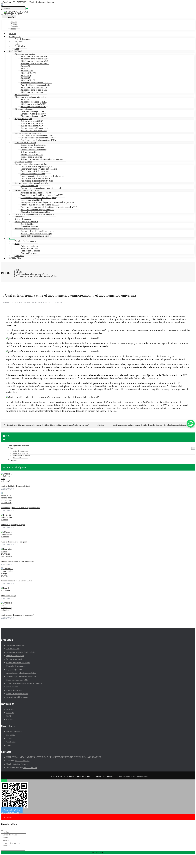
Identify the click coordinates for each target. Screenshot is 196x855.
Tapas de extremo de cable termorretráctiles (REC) (42, 195)
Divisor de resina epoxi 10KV (33, 111)
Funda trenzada (21, 217)
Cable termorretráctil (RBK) (32, 200)
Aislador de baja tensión (25, 54)
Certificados (20, 46)
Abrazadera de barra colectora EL (35, 63)
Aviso (17, 243)
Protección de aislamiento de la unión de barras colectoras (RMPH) (49, 207)
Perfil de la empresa (23, 39)
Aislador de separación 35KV (33, 106)
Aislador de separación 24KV (33, 104)
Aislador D (25, 78)
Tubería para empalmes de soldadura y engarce (34, 214)
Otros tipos (19, 255)
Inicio (12, 33)
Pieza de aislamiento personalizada (35, 85)
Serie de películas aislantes (32, 154)
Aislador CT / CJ (28, 80)
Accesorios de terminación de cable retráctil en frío (42, 188)
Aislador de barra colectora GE (34, 90)
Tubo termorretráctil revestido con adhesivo (39, 169)
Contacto (15, 258)
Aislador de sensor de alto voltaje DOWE (16, 581)
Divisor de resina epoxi (24, 109)
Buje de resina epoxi (23, 118)
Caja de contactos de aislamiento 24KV (37, 138)
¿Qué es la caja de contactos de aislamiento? (17, 615)
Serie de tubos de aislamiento (33, 147)
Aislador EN (26, 75)
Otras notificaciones (29, 253)
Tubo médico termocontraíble (33, 173)
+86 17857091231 (19, 2)
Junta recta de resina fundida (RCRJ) (36, 193)
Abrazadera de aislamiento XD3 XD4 (36, 83)
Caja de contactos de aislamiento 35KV (37, 135)
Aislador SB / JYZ (28, 73)
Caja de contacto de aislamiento (28, 133)
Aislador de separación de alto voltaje (30, 97)
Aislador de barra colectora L (33, 92)
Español (11, 17)
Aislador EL (26, 99)
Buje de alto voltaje (8, 596)
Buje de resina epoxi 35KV (32, 121)
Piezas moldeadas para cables (27, 190)
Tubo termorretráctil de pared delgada (36, 166)
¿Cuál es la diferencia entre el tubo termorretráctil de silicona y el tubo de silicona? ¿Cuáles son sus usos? (49, 425)
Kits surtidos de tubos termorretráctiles (37, 181)
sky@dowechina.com (44, 2)
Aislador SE (26, 68)
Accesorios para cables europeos (34, 128)
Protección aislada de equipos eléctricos (37, 209)
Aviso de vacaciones (29, 246)
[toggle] (2, 14)
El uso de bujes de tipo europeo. (13, 525)
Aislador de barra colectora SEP (34, 59)
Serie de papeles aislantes (31, 157)
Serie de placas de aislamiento (33, 145)
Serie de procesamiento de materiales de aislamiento (42, 159)
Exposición (19, 41)
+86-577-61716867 (22, 761)
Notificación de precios (30, 251)
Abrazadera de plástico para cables (35, 212)
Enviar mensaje (98, 853)
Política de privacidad (122, 776)
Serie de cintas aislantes (30, 152)
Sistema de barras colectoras (26, 221)
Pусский (14, 24)
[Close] (2, 830)
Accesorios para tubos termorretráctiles (31, 164)
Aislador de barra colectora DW (34, 87)
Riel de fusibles (27, 224)
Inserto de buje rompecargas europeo (36, 236)
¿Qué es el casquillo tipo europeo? (14, 542)
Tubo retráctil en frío (29, 185)
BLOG (12, 238)
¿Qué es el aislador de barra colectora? (15, 486)
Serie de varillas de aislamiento (33, 150)
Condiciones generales (139, 776)
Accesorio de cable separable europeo (36, 233)
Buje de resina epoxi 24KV (32, 123)
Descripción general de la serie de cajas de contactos (20, 508)
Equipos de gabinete (23, 162)
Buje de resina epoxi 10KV (32, 126)
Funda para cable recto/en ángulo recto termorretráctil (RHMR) (47, 202)
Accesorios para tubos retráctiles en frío (31, 183)
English (14, 21)
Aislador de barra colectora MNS (34, 61)
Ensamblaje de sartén (29, 226)
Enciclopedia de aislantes (25, 241)
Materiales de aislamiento (25, 142)
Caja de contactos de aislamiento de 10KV (38, 140)
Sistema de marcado (23, 219)
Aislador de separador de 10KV (34, 102)
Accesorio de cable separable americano (37, 231)
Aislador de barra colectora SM (34, 56)
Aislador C (25, 66)
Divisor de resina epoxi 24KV (33, 114)
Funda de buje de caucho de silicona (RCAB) (40, 205)
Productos (15, 51)
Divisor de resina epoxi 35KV (33, 116)
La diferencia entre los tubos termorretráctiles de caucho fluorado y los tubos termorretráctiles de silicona (152, 425)
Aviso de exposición (29, 248)
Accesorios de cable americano (34, 130)
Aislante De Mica (22, 94)
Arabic (13, 29)
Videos (17, 44)
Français (14, 26)
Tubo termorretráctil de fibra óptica (35, 178)
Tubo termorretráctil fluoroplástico (35, 171)
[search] (27, 8)
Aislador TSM (27, 71)
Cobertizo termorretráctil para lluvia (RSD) (39, 197)
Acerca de (15, 36)
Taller (17, 48)
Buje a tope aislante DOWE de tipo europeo (17, 561)
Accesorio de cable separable (27, 229)
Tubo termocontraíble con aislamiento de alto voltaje (42, 176)
